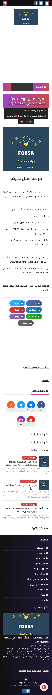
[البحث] (5, 3)
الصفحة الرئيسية (37, 116)
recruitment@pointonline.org (36, 273)
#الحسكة (41, 548)
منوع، (42, 600)
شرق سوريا (40, 574)
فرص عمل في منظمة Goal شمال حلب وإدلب (20, 486)
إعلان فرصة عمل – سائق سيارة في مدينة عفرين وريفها (26, 639)
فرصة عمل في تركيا (36, 584)
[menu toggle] (47, 3)
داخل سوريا (22, 116)
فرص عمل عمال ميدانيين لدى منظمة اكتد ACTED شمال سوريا (21, 463)
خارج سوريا (40, 553)
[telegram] (41, 3)
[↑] (26, 679)
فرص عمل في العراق (36, 579)
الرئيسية (39, 87)
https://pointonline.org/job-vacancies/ (26, 262)
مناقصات (41, 590)
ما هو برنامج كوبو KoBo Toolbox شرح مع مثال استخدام (21, 510)
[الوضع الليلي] (44, 687)
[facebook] (36, 3)
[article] (26, 339)
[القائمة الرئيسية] (7, 87)
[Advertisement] (26, 54)
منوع (43, 595)
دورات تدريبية (39, 569)
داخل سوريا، (10, 116)
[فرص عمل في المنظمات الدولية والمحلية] (26, 17)
